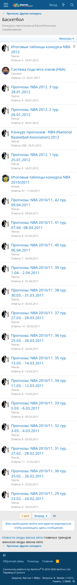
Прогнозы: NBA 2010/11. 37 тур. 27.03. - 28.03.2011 (39, 315)
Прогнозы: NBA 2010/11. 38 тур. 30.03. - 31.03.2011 (39, 293)
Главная (47, 561)
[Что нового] (63, 5)
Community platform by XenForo (37, 569)
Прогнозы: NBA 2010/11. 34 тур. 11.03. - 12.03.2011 (39, 383)
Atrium (15, 186)
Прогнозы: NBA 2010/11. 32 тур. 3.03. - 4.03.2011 (39, 428)
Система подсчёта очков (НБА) (38, 69)
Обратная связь (13, 561)
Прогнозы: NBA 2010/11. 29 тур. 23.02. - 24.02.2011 (39, 496)
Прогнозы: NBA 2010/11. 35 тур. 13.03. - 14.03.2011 (39, 360)
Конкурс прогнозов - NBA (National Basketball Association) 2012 (41, 134)
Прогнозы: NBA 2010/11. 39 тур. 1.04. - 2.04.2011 (39, 270)
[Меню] (6, 5)
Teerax (15, 56)
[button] (4, 555)
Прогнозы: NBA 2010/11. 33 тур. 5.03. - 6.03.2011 (39, 406)
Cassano (16, 73)
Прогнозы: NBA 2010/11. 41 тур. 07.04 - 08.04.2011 (39, 225)
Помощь (33, 561)
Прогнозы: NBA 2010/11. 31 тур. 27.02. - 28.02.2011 (39, 451)
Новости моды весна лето (22, 537)
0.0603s (69, 577)
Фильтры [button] (65, 38)
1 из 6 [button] (25, 516)
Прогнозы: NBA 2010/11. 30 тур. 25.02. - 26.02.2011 (39, 473)
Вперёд (39, 516)
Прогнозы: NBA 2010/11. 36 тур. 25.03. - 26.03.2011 (39, 338)
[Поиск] (72, 5)
